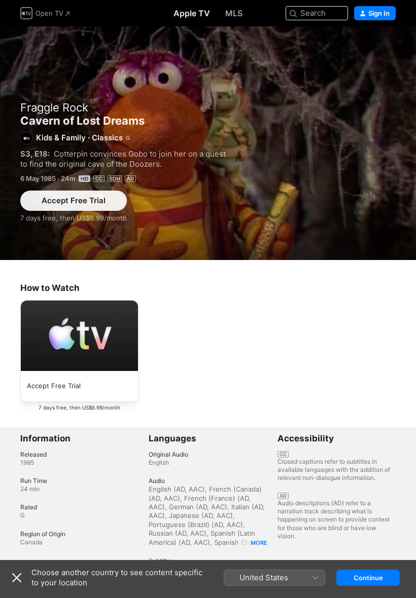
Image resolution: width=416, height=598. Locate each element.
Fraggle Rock (54, 107)
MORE (259, 542)
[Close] (16, 577)
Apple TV (192, 13)
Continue (368, 578)
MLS (233, 13)
